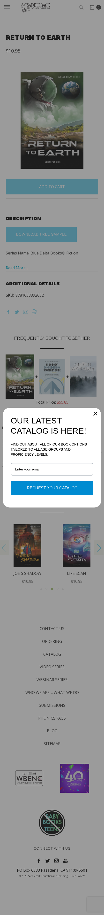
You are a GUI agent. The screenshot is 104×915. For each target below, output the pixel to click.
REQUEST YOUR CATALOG (52, 488)
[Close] (95, 413)
